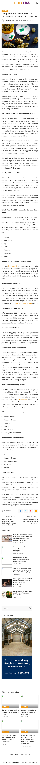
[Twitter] (26, 511)
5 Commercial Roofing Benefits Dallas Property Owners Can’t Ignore (21, 559)
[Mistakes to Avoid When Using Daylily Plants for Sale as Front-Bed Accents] (7, 594)
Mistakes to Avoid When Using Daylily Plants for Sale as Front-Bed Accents (22, 593)
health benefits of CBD (23, 303)
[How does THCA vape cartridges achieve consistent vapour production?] (10, 726)
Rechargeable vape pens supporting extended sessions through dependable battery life (28, 739)
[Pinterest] (31, 511)
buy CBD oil (12, 266)
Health (5, 10)
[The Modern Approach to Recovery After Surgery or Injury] (10, 701)
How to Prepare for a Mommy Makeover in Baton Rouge (28, 712)
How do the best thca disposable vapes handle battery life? (21, 548)
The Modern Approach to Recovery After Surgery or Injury (10, 712)
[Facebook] (20, 511)
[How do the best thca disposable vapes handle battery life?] (7, 550)
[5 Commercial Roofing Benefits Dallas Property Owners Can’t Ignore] (7, 561)
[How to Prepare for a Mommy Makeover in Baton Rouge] (29, 701)
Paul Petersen (9, 20)
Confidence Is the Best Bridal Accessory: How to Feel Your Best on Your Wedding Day (22, 570)
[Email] (36, 511)
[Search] (37, 3)
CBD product (22, 399)
